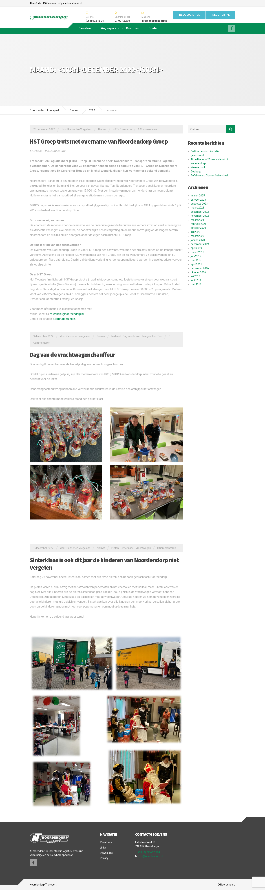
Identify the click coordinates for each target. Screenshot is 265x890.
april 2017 (196, 264)
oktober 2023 (198, 199)
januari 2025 (198, 195)
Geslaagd (196, 171)
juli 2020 (195, 232)
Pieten (115, 548)
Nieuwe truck (198, 167)
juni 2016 (196, 280)
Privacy (104, 858)
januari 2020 (198, 240)
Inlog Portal (221, 14)
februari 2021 (198, 223)
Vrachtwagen (143, 548)
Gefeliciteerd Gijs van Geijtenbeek (210, 175)
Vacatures (106, 842)
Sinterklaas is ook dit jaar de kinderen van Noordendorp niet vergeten (104, 563)
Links (103, 847)
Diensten (84, 28)
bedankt (116, 336)
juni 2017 (196, 256)
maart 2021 (197, 219)
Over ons (132, 28)
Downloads (106, 852)
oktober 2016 (198, 272)
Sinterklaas (127, 548)
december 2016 (200, 268)
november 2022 (200, 215)
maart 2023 (197, 207)
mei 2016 (196, 284)
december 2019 (200, 244)
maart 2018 (197, 252)
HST (115, 129)
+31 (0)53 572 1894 (149, 852)
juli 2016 (195, 276)
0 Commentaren (147, 129)
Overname (126, 129)
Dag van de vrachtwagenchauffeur (142, 336)
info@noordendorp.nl (150, 856)
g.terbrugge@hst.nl (64, 319)
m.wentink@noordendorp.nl (67, 314)
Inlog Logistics (189, 14)
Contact (154, 28)
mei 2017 (196, 260)
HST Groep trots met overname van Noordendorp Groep (99, 141)
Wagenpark (108, 28)
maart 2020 (197, 235)
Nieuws (102, 129)
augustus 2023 (199, 203)
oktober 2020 (198, 227)
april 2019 (196, 248)
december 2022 (200, 211)
